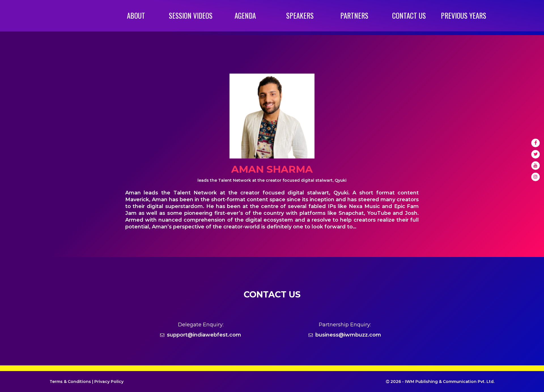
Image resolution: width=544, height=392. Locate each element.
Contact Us (409, 15)
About (136, 15)
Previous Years (463, 15)
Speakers (300, 15)
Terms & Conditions (70, 381)
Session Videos (190, 15)
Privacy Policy (109, 381)
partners (354, 15)
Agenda (245, 15)
